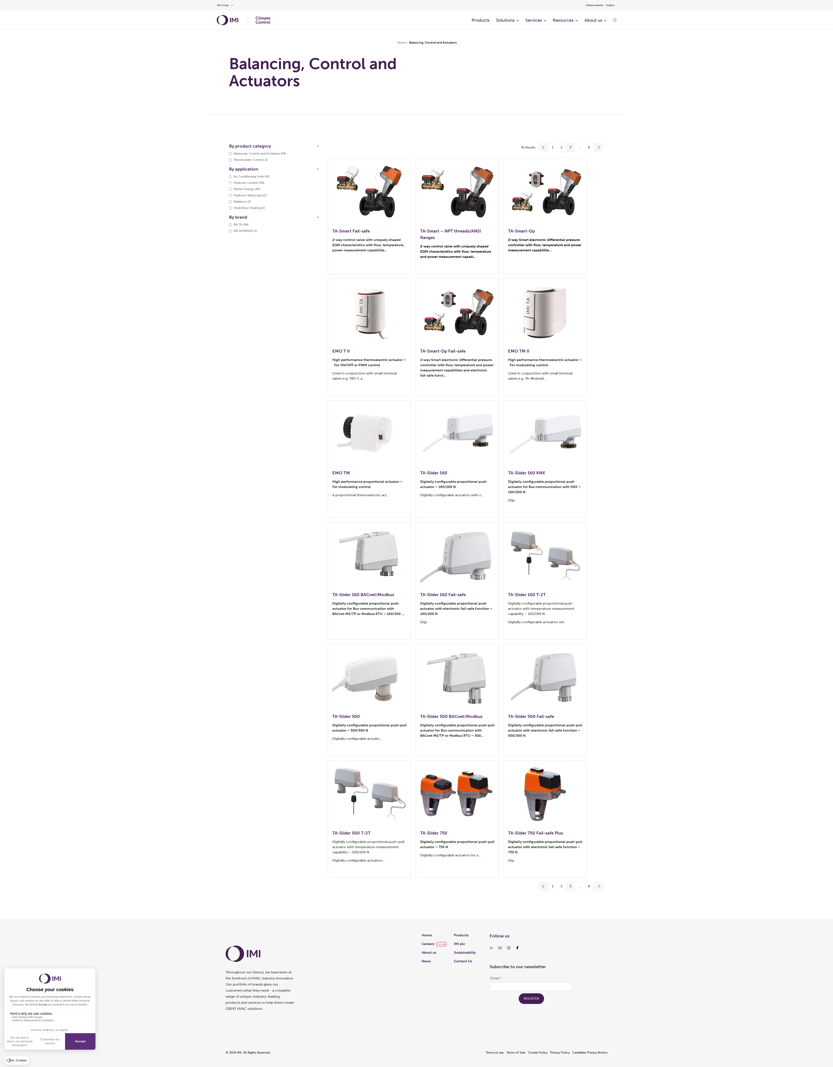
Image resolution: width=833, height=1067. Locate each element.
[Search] (615, 20)
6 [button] (589, 147)
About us (593, 20)
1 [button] (553, 147)
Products (481, 20)
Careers (428, 944)
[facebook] (517, 948)
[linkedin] (491, 948)
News (426, 961)
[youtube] (500, 948)
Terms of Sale (515, 1052)
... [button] (579, 147)
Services (533, 20)
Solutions (505, 20)
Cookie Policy (538, 1052)
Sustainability (465, 952)
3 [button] (570, 147)
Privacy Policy (560, 1052)
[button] (543, 147)
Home (401, 42)
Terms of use (495, 1052)
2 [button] (561, 147)
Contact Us (463, 961)
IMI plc (459, 944)
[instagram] (508, 948)
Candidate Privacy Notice (589, 1052)
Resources (563, 20)
